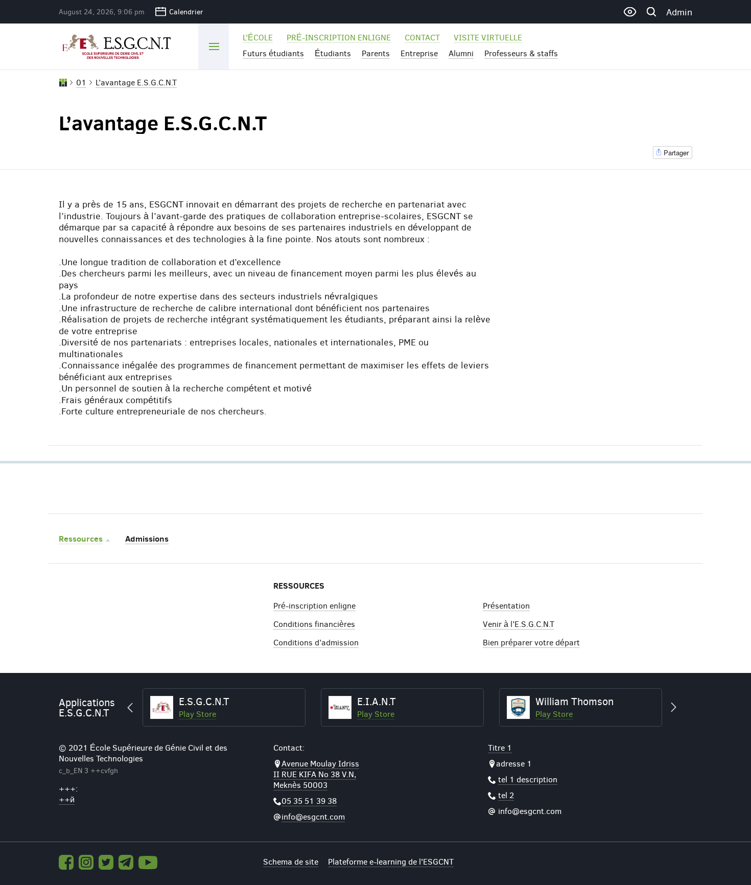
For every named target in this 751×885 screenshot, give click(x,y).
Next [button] (668, 707)
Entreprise (419, 53)
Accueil (63, 83)
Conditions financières (314, 623)
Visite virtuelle (488, 37)
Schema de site (290, 861)
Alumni (461, 53)
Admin (679, 12)
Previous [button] (135, 707)
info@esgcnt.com (313, 816)
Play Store (273, 713)
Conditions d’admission (316, 642)
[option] (299, 707)
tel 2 (506, 794)
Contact (422, 37)
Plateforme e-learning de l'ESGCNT (391, 861)
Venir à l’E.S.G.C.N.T (518, 623)
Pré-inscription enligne (339, 37)
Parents (376, 53)
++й (67, 799)
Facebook (66, 862)
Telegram (126, 862)
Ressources (81, 538)
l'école (258, 37)
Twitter (106, 862)
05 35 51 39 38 (309, 800)
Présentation (506, 605)
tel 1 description (527, 779)
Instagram (86, 862)
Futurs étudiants (273, 53)
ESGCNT (121, 46)
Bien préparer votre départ (531, 642)
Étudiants (333, 53)
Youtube (148, 862)
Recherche (651, 12)
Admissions (147, 538)
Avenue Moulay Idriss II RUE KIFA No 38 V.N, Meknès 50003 (316, 774)
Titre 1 (500, 747)
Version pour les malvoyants (629, 12)
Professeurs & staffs (521, 53)
